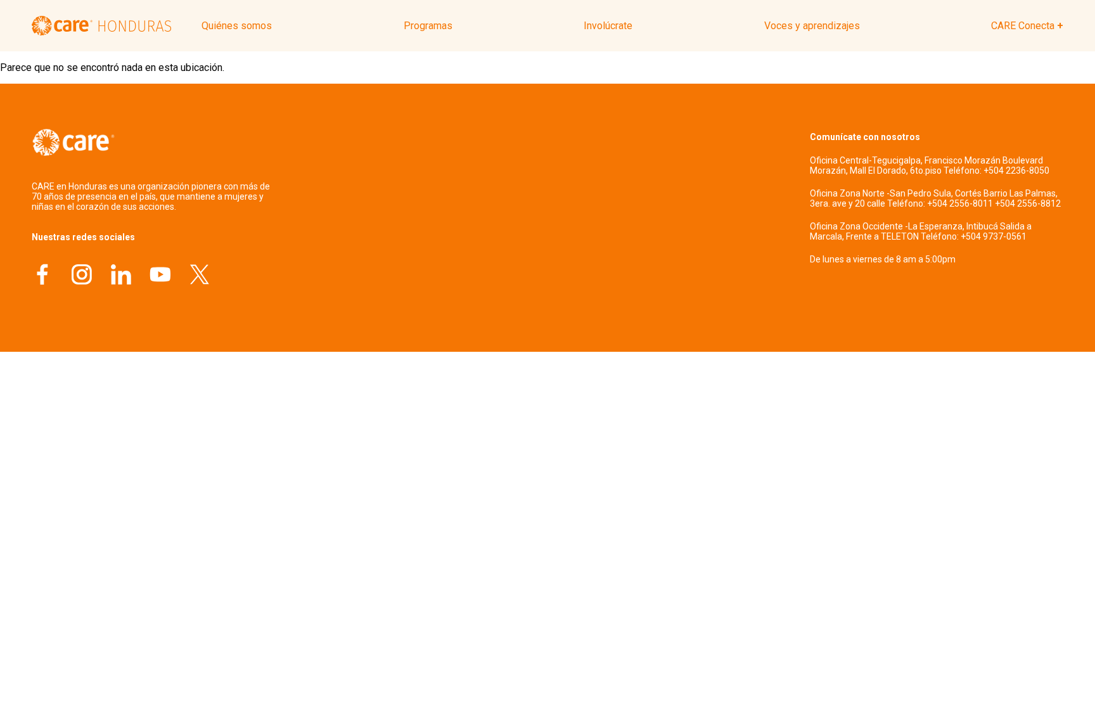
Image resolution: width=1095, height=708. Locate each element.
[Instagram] (82, 276)
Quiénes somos (237, 26)
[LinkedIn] (121, 276)
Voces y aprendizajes (812, 26)
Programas (428, 26)
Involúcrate (608, 26)
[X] (199, 276)
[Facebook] (42, 276)
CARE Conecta (1022, 26)
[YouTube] (160, 276)
